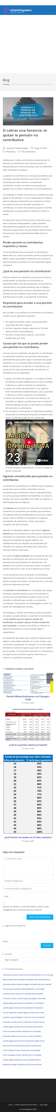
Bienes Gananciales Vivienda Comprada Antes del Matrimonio (26, 979)
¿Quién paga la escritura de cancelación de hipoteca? (23, 1008)
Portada (6, 84)
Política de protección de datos (26, 1105)
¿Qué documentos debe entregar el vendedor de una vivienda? (27, 984)
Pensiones (10, 151)
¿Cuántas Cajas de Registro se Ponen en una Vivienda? (24, 1017)
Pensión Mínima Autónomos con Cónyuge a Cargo (28, 698)
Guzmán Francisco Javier (17, 148)
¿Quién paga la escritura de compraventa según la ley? (24, 1041)
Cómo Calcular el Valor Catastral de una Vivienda (21, 1050)
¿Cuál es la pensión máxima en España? (28, 744)
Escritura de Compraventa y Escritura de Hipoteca (22, 1045)
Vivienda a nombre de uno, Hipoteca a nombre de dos (24, 1022)
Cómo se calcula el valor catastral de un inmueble (22, 1031)
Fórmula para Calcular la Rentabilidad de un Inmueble (23, 989)
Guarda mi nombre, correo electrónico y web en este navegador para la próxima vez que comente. (26, 908)
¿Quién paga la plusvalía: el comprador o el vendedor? (23, 1003)
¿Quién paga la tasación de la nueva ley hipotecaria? (23, 1027)
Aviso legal (44, 1105)
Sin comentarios (28, 151)
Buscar (5, 941)
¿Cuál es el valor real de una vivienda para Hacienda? (23, 993)
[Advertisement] (28, 44)
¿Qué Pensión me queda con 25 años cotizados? (28, 837)
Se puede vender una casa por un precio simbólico (22, 1036)
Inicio (10, 1105)
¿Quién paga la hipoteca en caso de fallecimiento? (22, 1060)
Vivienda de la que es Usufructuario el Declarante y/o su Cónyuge (28, 975)
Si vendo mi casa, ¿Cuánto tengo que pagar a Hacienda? (24, 998)
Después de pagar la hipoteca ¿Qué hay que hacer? (22, 1064)
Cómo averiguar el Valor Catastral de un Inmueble (22, 1055)
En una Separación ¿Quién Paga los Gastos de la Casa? (23, 1012)
